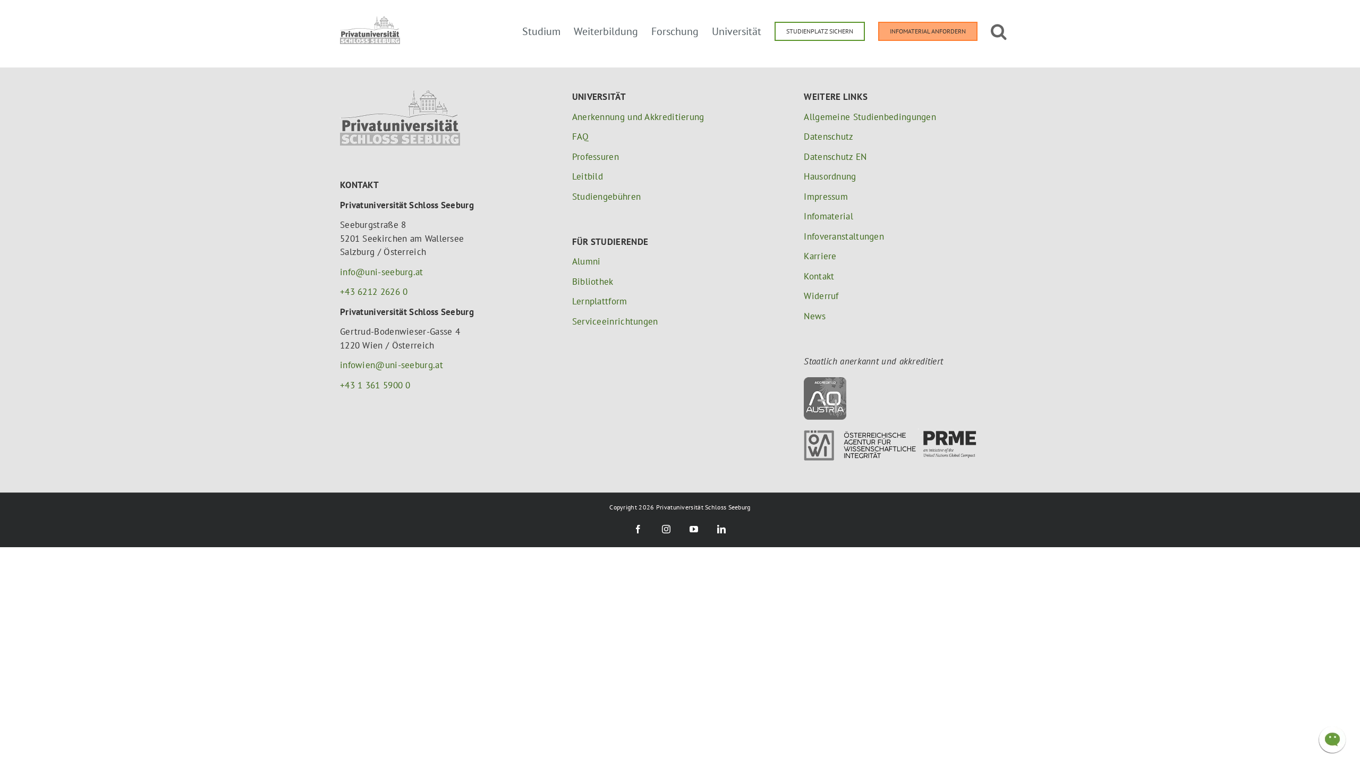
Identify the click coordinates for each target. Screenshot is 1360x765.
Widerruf (821, 296)
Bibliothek (593, 281)
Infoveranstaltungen (844, 236)
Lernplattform (599, 301)
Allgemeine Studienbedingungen (870, 117)
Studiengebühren (606, 196)
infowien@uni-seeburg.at (391, 365)
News (815, 316)
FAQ (580, 136)
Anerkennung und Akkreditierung (638, 117)
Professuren (595, 157)
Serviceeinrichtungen (615, 321)
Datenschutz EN (835, 157)
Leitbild (587, 176)
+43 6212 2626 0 (374, 292)
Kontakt (819, 276)
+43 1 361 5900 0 (375, 385)
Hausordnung (830, 176)
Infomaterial (828, 216)
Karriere (820, 256)
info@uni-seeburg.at (381, 272)
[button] (999, 30)
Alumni (586, 261)
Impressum (826, 196)
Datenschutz (828, 136)
